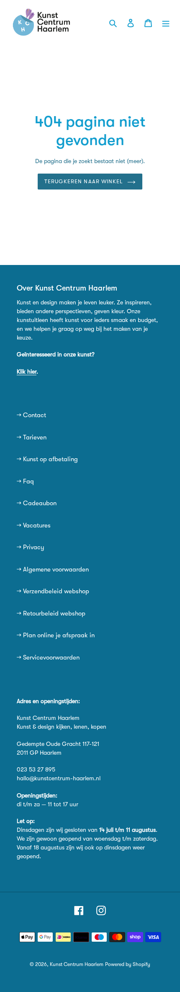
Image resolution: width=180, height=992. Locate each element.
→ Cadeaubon (37, 503)
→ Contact (31, 415)
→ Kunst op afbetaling (47, 459)
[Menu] (166, 22)
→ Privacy (30, 547)
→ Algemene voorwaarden (53, 569)
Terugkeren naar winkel (83, 181)
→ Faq (25, 481)
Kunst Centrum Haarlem (76, 964)
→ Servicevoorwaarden (48, 657)
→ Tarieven (31, 437)
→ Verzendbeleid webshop (53, 591)
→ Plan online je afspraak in (56, 635)
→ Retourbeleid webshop (51, 613)
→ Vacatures (34, 525)
